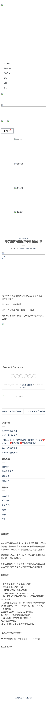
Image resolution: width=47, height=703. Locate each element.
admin (33, 248)
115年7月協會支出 (9, 431)
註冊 (5, 83)
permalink (23, 387)
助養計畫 (6, 476)
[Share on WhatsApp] (13, 376)
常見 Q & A (7, 68)
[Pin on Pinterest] (30, 376)
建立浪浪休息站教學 (36, 411)
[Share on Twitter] (21, 376)
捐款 (5, 78)
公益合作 (7, 73)
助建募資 (6, 481)
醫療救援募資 (7, 471)
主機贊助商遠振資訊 (23, 698)
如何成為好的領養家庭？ (12, 411)
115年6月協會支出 (9, 448)
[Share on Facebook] (17, 376)
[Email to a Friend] (26, 376)
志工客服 (7, 63)
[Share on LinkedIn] (34, 376)
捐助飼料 (6, 467)
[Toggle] (43, 495)
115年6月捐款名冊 (9, 453)
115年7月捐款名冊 (9, 435)
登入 (5, 88)
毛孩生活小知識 (23, 238)
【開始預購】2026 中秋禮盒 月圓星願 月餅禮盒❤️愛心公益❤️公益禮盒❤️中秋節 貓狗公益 (23, 441)
